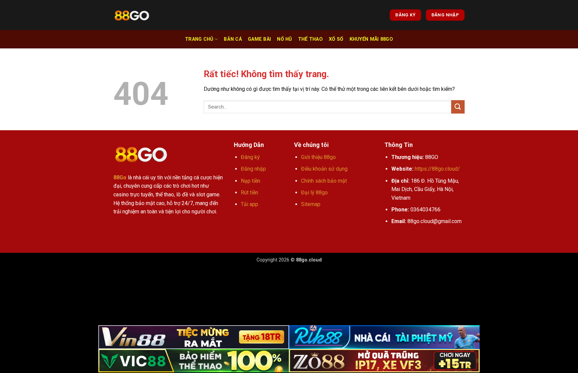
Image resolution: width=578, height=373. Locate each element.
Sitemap (310, 204)
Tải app (249, 204)
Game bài (259, 39)
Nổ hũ (284, 39)
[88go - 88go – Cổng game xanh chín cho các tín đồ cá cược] (131, 15)
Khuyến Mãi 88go (371, 39)
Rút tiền (249, 192)
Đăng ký (250, 157)
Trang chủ (199, 39)
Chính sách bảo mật (324, 181)
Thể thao (310, 39)
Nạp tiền (250, 181)
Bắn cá (233, 39)
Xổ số (336, 39)
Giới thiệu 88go (318, 157)
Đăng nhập (253, 169)
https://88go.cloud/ (437, 169)
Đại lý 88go (314, 192)
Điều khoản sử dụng (324, 169)
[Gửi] (458, 106)
